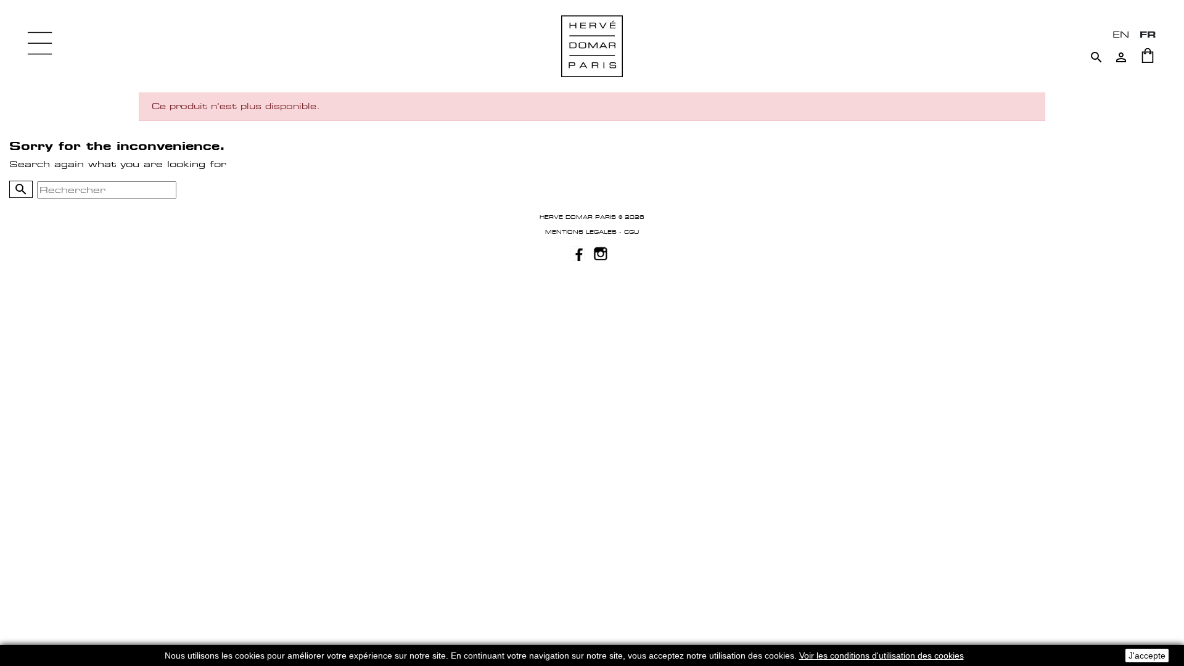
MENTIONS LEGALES (581, 232)
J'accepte (1147, 655)
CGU (631, 232)
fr (1148, 34)
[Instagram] (600, 253)
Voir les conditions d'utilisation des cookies (881, 655)
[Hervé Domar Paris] (592, 45)
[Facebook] (577, 253)
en (1120, 34)
